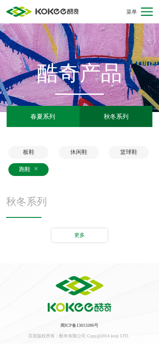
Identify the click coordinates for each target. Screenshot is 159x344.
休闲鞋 (78, 152)
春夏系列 (42, 116)
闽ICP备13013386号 (79, 325)
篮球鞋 (128, 152)
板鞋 (28, 152)
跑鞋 (25, 169)
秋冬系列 (116, 116)
